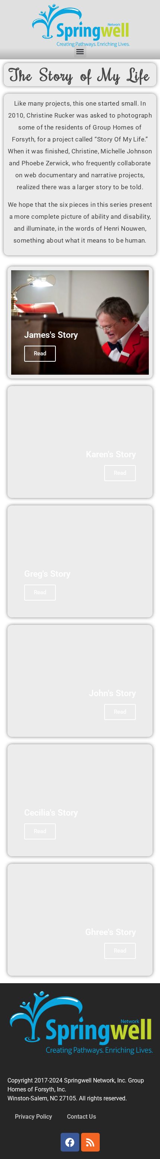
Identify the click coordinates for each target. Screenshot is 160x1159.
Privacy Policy (33, 1116)
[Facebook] (70, 1142)
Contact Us (81, 1116)
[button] (80, 51)
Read (40, 353)
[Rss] (90, 1142)
